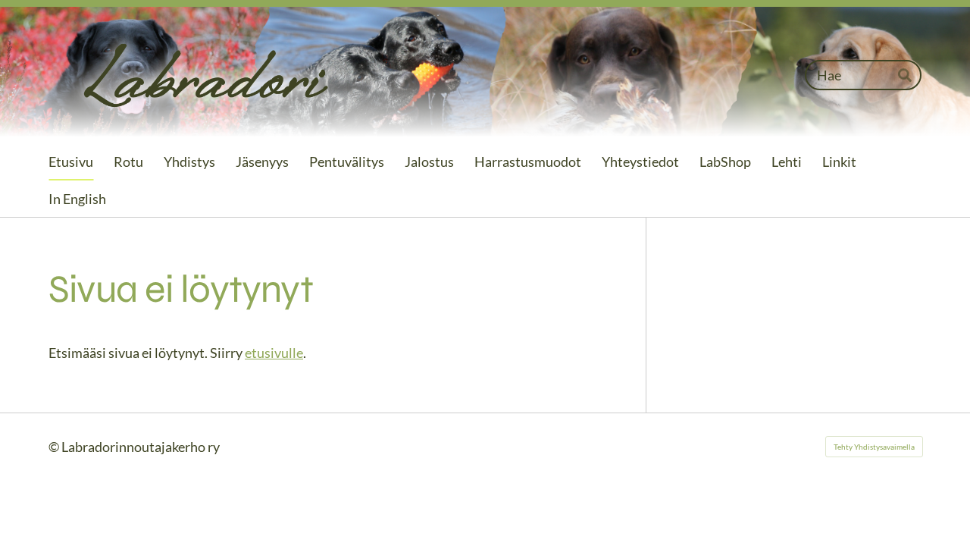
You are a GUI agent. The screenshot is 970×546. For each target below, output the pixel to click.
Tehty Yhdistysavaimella (874, 446)
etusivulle (274, 352)
